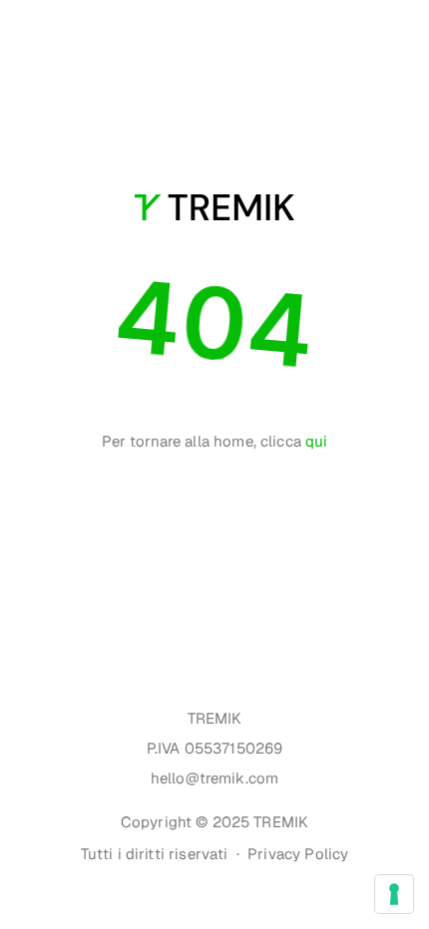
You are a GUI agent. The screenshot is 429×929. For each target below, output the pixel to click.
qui (316, 441)
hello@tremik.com (214, 778)
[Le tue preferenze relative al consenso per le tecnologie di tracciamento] (394, 894)
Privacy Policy (297, 853)
